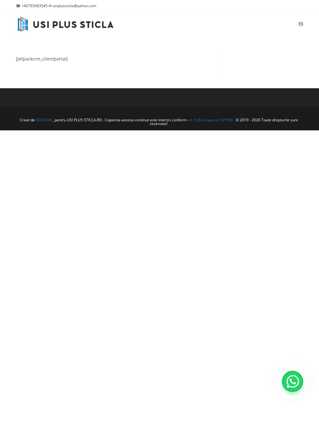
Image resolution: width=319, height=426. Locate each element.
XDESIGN (44, 120)
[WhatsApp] (292, 381)
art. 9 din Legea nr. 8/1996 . (212, 120)
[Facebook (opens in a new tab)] (301, 24)
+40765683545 (34, 5)
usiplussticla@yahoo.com (74, 5)
